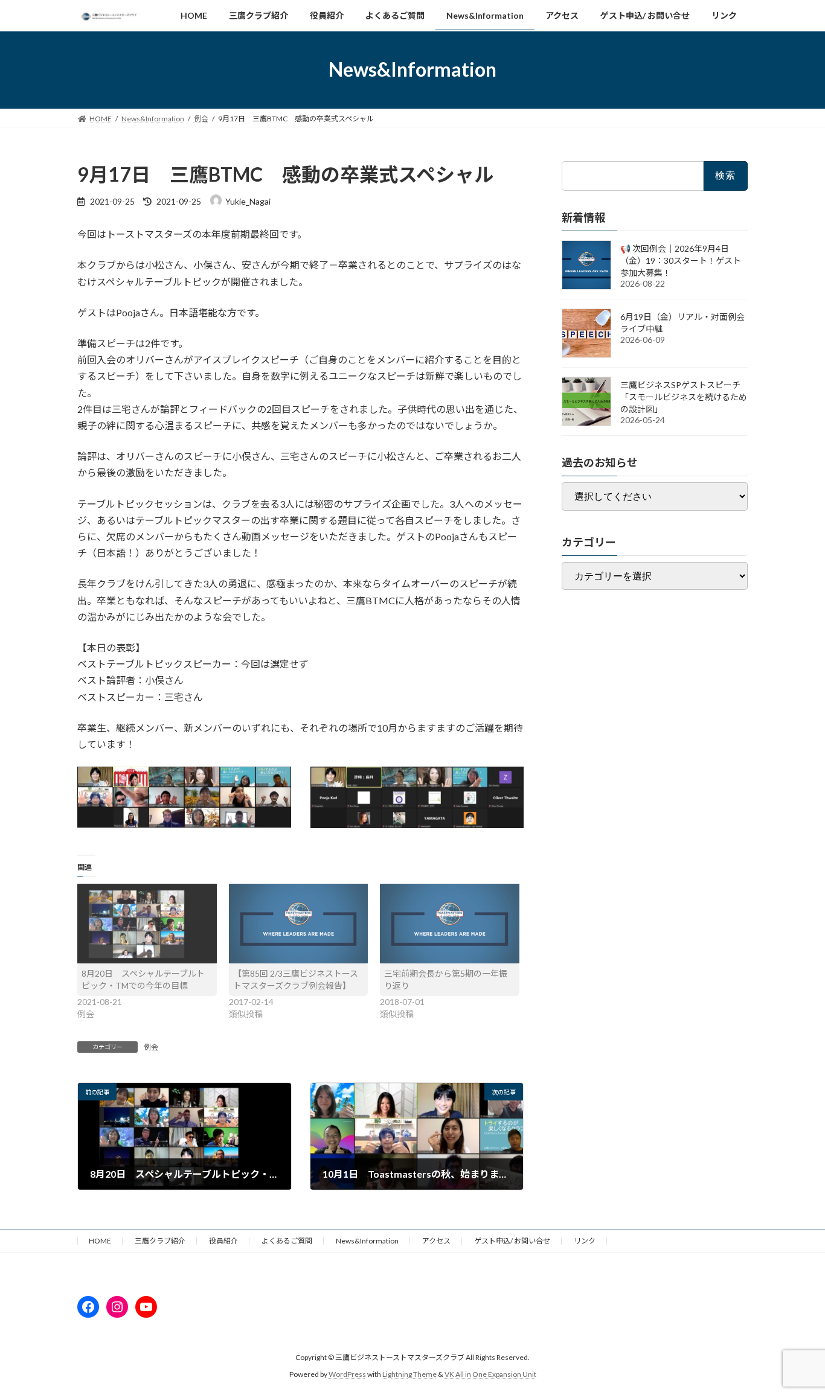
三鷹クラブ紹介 (160, 1240)
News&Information (367, 1240)
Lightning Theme (409, 1374)
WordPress (347, 1374)
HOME (100, 1240)
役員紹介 (223, 1240)
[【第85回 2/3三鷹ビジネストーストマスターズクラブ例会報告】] (298, 923)
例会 (151, 1047)
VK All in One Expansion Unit (490, 1374)
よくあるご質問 (287, 1240)
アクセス (436, 1240)
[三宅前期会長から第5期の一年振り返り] (449, 923)
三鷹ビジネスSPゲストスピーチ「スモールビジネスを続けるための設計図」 (683, 397)
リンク (584, 1240)
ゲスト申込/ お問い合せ (512, 1240)
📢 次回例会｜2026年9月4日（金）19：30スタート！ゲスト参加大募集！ (680, 260)
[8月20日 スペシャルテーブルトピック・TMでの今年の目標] (147, 923)
